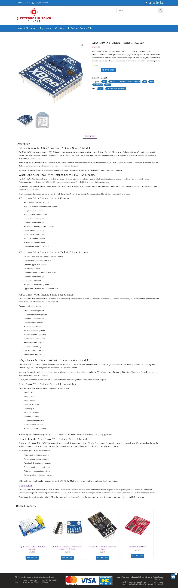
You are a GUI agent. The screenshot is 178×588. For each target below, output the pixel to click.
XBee (108, 85)
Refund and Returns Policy (81, 28)
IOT (104, 81)
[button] (82, 45)
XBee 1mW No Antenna (116, 88)
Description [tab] (90, 136)
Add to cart (108, 70)
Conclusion (25, 485)
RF (145, 81)
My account (45, 28)
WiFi (151, 81)
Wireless (98, 85)
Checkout (59, 28)
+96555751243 (23, 3)
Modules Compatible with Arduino (125, 81)
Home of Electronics (26, 28)
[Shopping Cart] (173, 576)
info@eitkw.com (41, 3)
